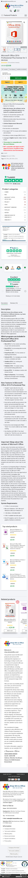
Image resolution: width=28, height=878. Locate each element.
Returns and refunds (9, 836)
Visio (6, 204)
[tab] (4, 303)
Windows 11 (8, 220)
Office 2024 (8, 199)
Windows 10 (8, 217)
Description (4, 303)
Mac (6, 194)
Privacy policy (7, 841)
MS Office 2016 (14, 158)
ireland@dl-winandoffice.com (9, 1)
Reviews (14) (14, 303)
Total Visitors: (12, 776)
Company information (9, 828)
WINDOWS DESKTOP (10, 215)
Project (7, 202)
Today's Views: (20, 774)
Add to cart (18, 78)
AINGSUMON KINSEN (6, 874)
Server (7, 212)
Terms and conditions (9, 831)
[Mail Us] (2, 1)
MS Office (6, 158)
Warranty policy (8, 833)
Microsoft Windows (10, 207)
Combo (6, 192)
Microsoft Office (10, 156)
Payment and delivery (9, 838)
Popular (7, 210)
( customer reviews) (13, 62)
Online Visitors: (7, 774)
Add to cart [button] (10, 630)
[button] (24, 22)
